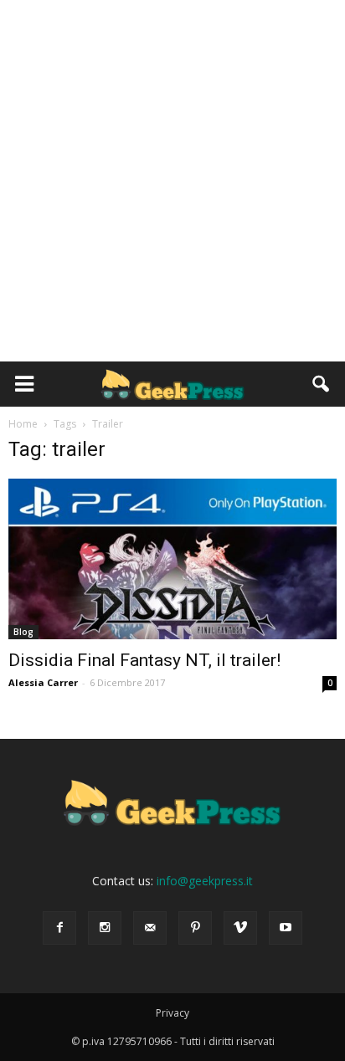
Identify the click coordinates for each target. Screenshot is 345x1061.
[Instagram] (104, 928)
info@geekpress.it (205, 881)
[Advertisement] (172, 180)
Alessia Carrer (43, 682)
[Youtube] (285, 928)
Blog (23, 632)
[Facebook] (59, 928)
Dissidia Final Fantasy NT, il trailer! (144, 660)
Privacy (172, 1013)
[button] (321, 384)
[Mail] (150, 928)
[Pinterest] (195, 928)
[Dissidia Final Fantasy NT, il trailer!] (172, 559)
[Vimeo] (240, 928)
